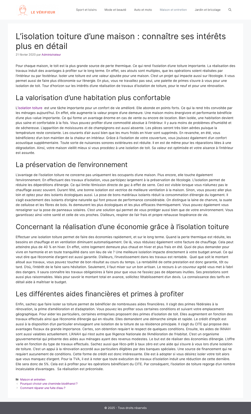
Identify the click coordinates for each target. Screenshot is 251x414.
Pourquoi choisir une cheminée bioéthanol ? (48, 383)
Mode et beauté (115, 10)
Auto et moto (143, 10)
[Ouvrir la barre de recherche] (230, 10)
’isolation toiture (29, 108)
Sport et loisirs (86, 10)
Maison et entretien (173, 10)
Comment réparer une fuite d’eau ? (42, 388)
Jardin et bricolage (208, 10)
